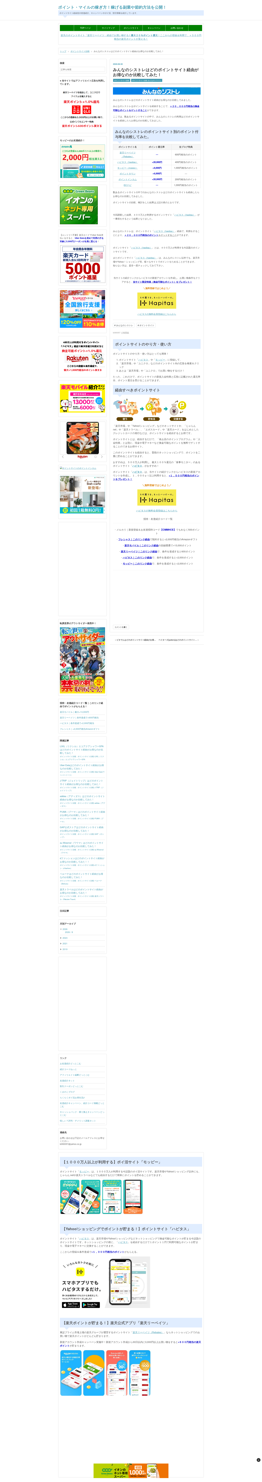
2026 (65, 929)
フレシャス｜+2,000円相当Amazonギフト (80, 728)
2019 (65, 949)
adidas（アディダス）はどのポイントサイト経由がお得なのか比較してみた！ (82, 797)
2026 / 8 (69, 932)
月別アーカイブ (68, 923)
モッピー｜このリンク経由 (137, 563)
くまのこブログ (67, 1091)
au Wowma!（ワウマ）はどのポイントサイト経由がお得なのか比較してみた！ (81, 844)
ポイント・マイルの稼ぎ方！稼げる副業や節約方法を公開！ (112, 7)
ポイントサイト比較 (121, 80)
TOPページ (85, 27)
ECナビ (127, 185)
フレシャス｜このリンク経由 (134, 539)
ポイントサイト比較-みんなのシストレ (146, 80)
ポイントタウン (128, 173)
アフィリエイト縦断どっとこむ (75, 1074)
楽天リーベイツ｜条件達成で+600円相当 (79, 717)
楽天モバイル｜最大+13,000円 (74, 711)
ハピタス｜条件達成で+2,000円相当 (77, 723)
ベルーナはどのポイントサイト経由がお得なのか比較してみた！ (81, 875)
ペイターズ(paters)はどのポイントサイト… (178, 639)
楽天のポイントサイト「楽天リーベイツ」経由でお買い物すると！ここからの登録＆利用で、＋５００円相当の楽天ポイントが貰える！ (131, 37)
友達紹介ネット (67, 1080)
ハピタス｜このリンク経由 (137, 557)
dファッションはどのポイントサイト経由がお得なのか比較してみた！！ (82, 860)
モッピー (160, 359)
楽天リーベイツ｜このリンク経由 (139, 551)
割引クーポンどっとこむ (71, 1086)
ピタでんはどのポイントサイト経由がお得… (136, 639)
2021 (65, 943)
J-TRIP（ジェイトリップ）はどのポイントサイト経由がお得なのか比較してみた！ (81, 782)
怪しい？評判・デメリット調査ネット (78, 1120)
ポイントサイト (131, 27)
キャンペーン (154, 27)
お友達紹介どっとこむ (70, 1063)
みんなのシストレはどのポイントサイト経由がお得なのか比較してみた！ (156, 72)
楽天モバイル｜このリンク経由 (141, 545)
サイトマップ (108, 27)
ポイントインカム (128, 179)
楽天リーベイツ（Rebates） (148, 1332)
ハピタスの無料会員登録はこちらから (157, 314)
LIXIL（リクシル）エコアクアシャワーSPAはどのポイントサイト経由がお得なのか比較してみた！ (82, 750)
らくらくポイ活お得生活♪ (72, 1097)
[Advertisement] (157, 596)
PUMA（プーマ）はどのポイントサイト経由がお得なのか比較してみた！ (82, 813)
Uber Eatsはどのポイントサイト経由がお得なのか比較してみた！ (82, 766)
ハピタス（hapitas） (127, 162)
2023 (65, 937)
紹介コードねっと (68, 1069)
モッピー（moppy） (127, 167)
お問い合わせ (177, 27)
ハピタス (143, 359)
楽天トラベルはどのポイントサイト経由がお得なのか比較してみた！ (81, 891)
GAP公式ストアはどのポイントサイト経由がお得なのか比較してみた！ (81, 829)
